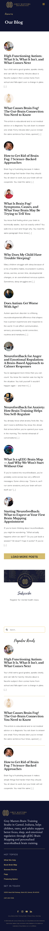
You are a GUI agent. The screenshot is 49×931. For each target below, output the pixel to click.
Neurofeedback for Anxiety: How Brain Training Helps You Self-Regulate (24, 411)
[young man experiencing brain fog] (8, 191)
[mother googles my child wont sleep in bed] (8, 242)
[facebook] (18, 911)
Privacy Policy (31, 916)
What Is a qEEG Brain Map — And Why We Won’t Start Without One (24, 463)
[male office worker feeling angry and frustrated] (8, 343)
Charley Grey (21, 921)
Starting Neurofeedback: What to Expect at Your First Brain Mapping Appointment (24, 516)
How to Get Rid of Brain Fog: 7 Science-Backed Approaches (21, 159)
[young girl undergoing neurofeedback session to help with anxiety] (8, 394)
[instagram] (22, 911)
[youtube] (27, 911)
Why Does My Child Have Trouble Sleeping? (23, 256)
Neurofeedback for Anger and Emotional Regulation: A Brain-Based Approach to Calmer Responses (24, 361)
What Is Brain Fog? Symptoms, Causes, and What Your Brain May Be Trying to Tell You (22, 208)
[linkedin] (31, 911)
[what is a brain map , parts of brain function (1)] (8, 446)
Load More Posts (24, 556)
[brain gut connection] (8, 95)
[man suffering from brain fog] (8, 143)
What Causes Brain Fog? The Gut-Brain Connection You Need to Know (23, 111)
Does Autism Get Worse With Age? (21, 305)
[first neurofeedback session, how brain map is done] (8, 498)
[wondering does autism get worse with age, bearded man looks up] (8, 290)
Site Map (38, 916)
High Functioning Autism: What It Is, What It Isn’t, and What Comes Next (24, 59)
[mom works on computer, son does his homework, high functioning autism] (8, 43)
